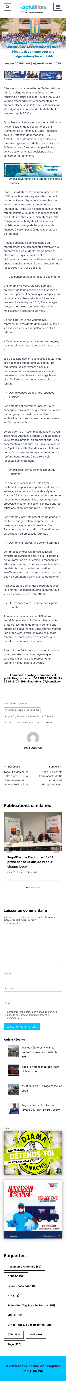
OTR (14, 1334)
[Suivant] (57, 848)
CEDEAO (16, 1276)
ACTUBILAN (22, 63)
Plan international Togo (27, 722)
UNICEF (47, 722)
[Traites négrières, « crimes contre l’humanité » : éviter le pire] (13, 1051)
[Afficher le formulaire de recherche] (7, 7)
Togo (14, 1344)
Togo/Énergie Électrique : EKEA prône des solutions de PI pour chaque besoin (30, 861)
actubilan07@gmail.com (46, 681)
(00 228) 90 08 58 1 (45, 678)
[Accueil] (10, 42)
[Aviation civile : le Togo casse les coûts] (13, 1089)
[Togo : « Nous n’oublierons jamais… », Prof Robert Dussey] (13, 1108)
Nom (9, 973)
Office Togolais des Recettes (29, 1324)
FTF (13, 1295)
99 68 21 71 (11, 681)
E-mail (10, 988)
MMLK (15, 1315)
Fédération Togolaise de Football (31, 1305)
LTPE (8, 722)
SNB (36, 1334)
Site (7, 1003)
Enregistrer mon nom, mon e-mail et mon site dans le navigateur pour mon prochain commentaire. (32, 1014)
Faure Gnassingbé (22, 1286)
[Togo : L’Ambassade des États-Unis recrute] (13, 1070)
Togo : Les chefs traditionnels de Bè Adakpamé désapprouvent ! (50, 776)
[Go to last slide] (9, 848)
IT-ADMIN (35, 1371)
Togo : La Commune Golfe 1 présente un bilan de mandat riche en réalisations (16, 776)
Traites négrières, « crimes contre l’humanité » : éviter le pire (39, 1052)
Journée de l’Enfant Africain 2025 (22, 710)
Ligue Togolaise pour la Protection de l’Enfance (29, 716)
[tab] (27, 887)
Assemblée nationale (16, 703)
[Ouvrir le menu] (57, 7)
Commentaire (13, 923)
